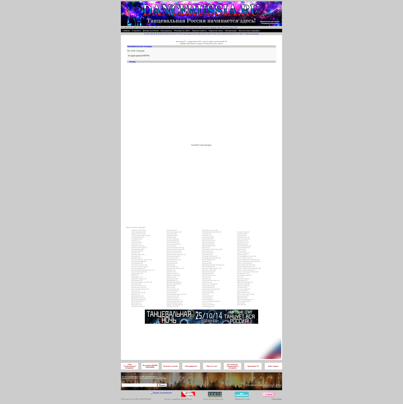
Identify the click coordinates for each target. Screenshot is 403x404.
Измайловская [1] (138, 306)
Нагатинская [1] (173, 291)
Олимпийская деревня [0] (211, 232)
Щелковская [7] (242, 296)
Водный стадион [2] (139, 279)
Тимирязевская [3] (244, 246)
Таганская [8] (242, 233)
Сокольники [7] (207, 296)
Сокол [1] (205, 294)
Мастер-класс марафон (249, 31)
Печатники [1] (207, 251)
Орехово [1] (206, 233)
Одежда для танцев (242, 399)
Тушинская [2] (242, 254)
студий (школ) (193, 41)
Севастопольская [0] (209, 284)
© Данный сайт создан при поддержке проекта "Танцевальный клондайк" (263, 386)
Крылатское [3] (172, 258)
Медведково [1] (172, 280)
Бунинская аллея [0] (139, 272)
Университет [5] (243, 273)
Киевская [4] (171, 237)
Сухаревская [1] (208, 306)
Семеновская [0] (208, 285)
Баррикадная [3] (137, 249)
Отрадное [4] (207, 235)
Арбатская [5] (136, 242)
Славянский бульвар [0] (211, 289)
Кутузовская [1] (172, 266)
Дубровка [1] (136, 303)
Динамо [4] (135, 294)
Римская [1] (206, 279)
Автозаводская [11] (138, 232)
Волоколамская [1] (138, 285)
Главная (126, 31)
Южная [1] (241, 303)
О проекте (136, 31)
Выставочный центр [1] (140, 289)
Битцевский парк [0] (138, 261)
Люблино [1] (171, 272)
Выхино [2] (135, 291)
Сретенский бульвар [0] (211, 301)
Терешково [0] (242, 244)
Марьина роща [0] (173, 275)
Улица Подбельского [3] (246, 266)
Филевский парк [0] (244, 275)
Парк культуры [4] (208, 240)
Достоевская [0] (137, 301)
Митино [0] (171, 287)
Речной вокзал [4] (209, 275)
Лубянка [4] (171, 270)
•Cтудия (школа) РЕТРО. (139, 56)
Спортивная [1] (207, 299)
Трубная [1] (241, 249)
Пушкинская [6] (207, 273)
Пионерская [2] (207, 253)
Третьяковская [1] (243, 247)
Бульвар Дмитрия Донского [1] (143, 270)
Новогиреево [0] (173, 296)
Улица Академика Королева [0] (249, 261)
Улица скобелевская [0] (246, 270)
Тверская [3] (241, 235)
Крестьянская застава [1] (176, 254)
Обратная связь (216, 31)
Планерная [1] (207, 254)
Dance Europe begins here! (214, 399)
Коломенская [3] (173, 242)
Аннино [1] (135, 240)
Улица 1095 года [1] (244, 258)
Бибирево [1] (136, 258)
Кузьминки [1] (172, 261)
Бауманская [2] (137, 251)
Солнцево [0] (207, 298)
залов (204, 41)
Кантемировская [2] (174, 232)
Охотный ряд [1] (208, 237)
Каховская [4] (172, 233)
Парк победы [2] (208, 242)
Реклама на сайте (182, 31)
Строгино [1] (207, 303)
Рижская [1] (206, 277)
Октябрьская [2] (172, 306)
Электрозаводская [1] (245, 299)
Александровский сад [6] (140, 235)
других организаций (216, 41)
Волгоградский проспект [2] (141, 282)
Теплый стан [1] (243, 242)
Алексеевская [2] (137, 237)
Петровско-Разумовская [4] (212, 249)
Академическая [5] (138, 233)
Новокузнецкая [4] (173, 299)
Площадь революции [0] (211, 258)
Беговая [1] (135, 253)
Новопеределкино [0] (175, 301)
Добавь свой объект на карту (191, 43)
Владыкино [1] (136, 277)
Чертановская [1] (243, 285)
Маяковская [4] (172, 279)
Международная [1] (174, 282)
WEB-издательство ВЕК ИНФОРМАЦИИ (136, 399)
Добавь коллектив (151, 31)
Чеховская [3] (242, 287)
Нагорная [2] (171, 292)
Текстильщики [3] (243, 239)
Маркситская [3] (173, 273)
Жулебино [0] (136, 304)
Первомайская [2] (208, 246)
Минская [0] (171, 285)
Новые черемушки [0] (175, 304)
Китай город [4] (173, 239)
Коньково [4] (171, 246)
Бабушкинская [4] (138, 246)
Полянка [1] (206, 261)
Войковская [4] (136, 280)
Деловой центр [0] (138, 292)
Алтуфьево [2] (136, 239)
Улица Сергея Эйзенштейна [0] (249, 268)
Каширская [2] (172, 235)
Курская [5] (171, 265)
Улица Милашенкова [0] (246, 265)
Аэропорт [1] (136, 244)
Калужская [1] (172, 230)
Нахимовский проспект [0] (176, 294)
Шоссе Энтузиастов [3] (245, 294)
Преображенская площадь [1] (213, 265)
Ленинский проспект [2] (175, 268)
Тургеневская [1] (243, 253)
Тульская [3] (241, 251)
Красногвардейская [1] (175, 247)
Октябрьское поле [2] (210, 230)
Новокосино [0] (172, 298)
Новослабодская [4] (174, 303)
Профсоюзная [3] (208, 272)
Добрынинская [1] (138, 298)
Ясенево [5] (241, 304)
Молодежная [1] (173, 289)
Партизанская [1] (208, 244)
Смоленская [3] (207, 291)
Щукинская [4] (242, 298)
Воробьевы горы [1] (138, 287)
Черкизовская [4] (243, 284)
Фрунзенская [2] (243, 279)
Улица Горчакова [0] (244, 263)
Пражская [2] (207, 263)
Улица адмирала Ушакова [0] (248, 259)
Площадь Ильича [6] (209, 256)
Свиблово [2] (207, 282)
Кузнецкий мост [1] (174, 259)
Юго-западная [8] (243, 301)
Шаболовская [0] (243, 292)
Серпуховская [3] (208, 287)
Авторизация (231, 31)
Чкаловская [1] (242, 291)
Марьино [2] (171, 277)
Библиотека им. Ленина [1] (141, 259)
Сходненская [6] (243, 232)
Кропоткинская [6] (173, 256)
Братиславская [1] (138, 268)
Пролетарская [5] (208, 266)
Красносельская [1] (174, 251)
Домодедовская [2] (138, 299)
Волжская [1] (136, 284)
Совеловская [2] (208, 292)
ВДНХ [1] (134, 275)
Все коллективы (253, 34)
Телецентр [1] (242, 240)
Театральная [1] (243, 237)
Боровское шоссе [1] (139, 265)
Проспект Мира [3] (209, 270)
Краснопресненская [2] (175, 249)
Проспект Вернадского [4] (211, 268)
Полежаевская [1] (208, 259)
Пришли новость (199, 31)
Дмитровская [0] (137, 296)
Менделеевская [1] (174, 284)
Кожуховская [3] (173, 240)
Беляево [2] (135, 256)
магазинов (180, 41)
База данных (166, 31)
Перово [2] (206, 247)
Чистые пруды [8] (243, 289)
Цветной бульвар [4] (245, 282)
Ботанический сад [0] (139, 266)
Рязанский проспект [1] (210, 280)
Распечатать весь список (213, 43)
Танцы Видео (277, 399)
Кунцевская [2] (172, 263)
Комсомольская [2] (174, 244)
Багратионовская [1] (139, 247)
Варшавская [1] (137, 273)
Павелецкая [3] (207, 239)
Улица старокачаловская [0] (247, 272)
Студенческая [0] (208, 304)
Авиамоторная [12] (138, 230)
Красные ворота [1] (174, 253)
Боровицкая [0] (137, 263)
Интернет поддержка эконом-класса (178, 399)
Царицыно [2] (242, 280)
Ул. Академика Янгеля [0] (246, 256)
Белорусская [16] (137, 254)
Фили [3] (240, 277)
